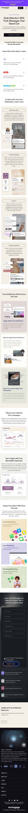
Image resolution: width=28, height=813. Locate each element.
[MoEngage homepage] (5, 8)
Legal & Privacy (19, 803)
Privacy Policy (10, 659)
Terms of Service (19, 658)
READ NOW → (13, 4)
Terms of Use (7, 802)
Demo (20, 8)
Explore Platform (14, 35)
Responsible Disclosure (10, 803)
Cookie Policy (21, 802)
